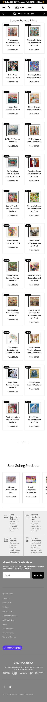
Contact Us (7, 603)
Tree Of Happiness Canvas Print (31, 489)
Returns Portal (8, 628)
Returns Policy (8, 633)
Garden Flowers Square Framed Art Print (12, 278)
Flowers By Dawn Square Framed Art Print (34, 42)
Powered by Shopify (26, 695)
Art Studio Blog (8, 620)
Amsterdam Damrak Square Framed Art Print (13, 42)
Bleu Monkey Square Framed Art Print (34, 419)
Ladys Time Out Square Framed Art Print (12, 208)
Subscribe (38, 575)
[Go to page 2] (28, 442)
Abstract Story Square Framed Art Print (34, 278)
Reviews (6, 607)
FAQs (5, 624)
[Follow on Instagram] (10, 687)
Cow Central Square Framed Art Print (34, 243)
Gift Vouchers (8, 611)
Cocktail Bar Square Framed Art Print (12, 313)
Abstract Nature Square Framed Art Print (13, 419)
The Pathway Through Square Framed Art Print (34, 350)
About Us (6, 598)
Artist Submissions (10, 615)
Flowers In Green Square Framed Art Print (34, 208)
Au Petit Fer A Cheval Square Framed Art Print (13, 173)
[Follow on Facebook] (4, 687)
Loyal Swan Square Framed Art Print (12, 385)
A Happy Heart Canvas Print (11, 489)
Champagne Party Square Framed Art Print (13, 350)
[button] (3, 13)
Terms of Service (9, 637)
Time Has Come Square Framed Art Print (34, 173)
